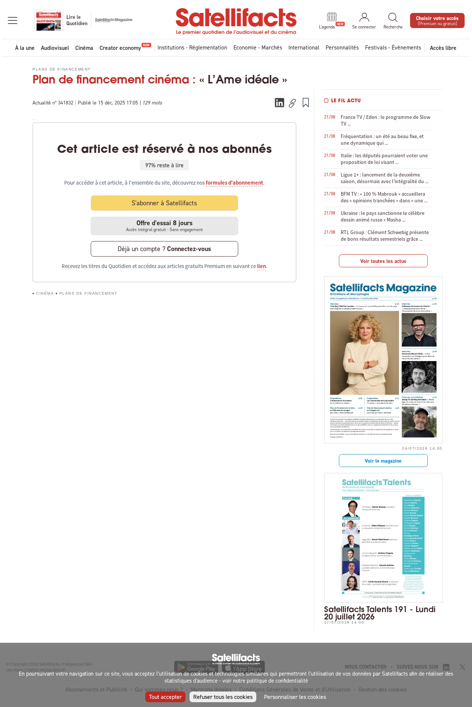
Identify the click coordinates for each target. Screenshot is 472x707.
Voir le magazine (383, 460)
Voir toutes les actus (383, 261)
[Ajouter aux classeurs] (305, 102)
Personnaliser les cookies (295, 696)
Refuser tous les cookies (223, 696)
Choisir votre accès (437, 20)
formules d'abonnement (234, 182)
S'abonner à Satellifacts (164, 203)
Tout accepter (165, 696)
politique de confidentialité (277, 680)
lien (261, 266)
